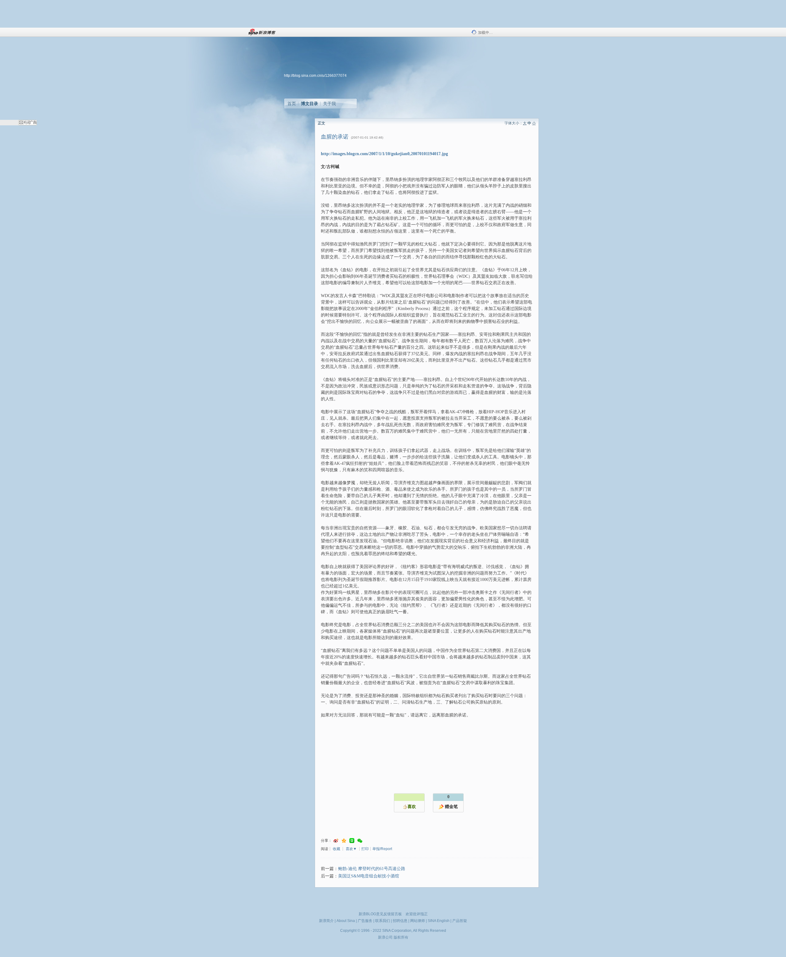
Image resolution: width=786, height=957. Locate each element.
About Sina (346, 921)
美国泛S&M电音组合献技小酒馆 (368, 876)
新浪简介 (326, 921)
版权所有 (401, 937)
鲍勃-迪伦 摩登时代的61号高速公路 (371, 868)
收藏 (336, 849)
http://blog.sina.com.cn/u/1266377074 (315, 75)
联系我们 (382, 921)
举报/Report (382, 849)
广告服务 (365, 921)
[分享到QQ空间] (343, 840)
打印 (365, 849)
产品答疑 (459, 921)
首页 (291, 103)
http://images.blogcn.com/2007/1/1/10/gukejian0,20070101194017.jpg (384, 153)
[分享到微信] (359, 840)
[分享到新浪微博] (335, 840)
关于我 (329, 103)
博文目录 (309, 103)
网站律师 (417, 921)
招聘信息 (400, 921)
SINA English (438, 921)
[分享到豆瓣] (351, 840)
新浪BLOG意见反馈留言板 (380, 914)
